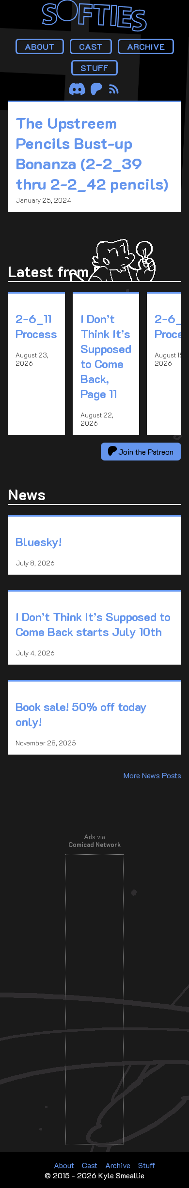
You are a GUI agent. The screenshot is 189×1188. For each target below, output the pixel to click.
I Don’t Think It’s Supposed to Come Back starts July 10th (93, 624)
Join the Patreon (144, 451)
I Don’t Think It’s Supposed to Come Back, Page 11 (105, 356)
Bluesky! (39, 541)
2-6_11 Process (36, 326)
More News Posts (152, 775)
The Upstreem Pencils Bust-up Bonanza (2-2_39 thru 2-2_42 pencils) (92, 152)
